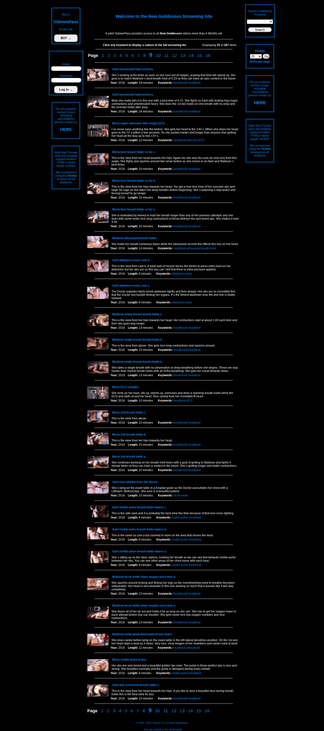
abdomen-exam (182, 273)
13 (183, 55)
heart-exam (180, 495)
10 (158, 55)
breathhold (180, 82)
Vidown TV (158, 723)
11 (166, 55)
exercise (191, 140)
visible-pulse (180, 517)
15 (199, 55)
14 (191, 55)
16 (207, 55)
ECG (201, 140)
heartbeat (194, 82)
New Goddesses (179, 723)
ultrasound (193, 248)
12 (174, 55)
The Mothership (173, 729)
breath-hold (208, 248)
